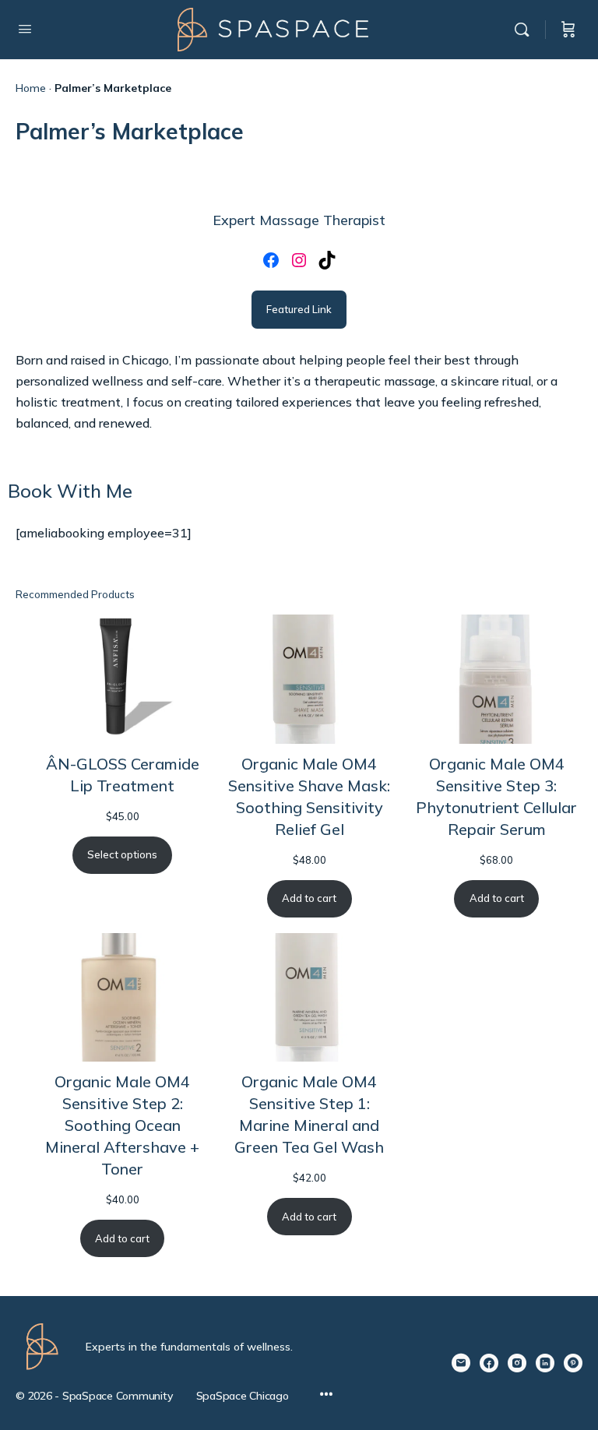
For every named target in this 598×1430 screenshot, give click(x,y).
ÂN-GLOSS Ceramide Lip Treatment (122, 774)
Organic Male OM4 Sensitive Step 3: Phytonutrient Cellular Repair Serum (496, 796)
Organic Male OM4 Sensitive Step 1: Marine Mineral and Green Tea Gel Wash (309, 1114)
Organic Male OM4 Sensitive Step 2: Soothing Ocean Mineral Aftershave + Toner (122, 1125)
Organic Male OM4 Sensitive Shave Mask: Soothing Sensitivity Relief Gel (309, 796)
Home (31, 88)
